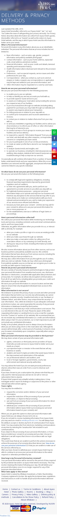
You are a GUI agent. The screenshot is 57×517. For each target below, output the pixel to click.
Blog (48, 492)
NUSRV (52, 503)
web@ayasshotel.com (29, 420)
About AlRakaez (27, 499)
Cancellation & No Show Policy (25, 497)
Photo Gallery (17, 492)
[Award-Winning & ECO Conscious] (44, 5)
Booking (39, 492)
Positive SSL (5, 515)
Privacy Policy (17, 494)
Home (5, 489)
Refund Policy (48, 497)
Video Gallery (32, 494)
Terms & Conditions (32, 489)
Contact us (15, 489)
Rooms (30, 492)
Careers (5, 494)
